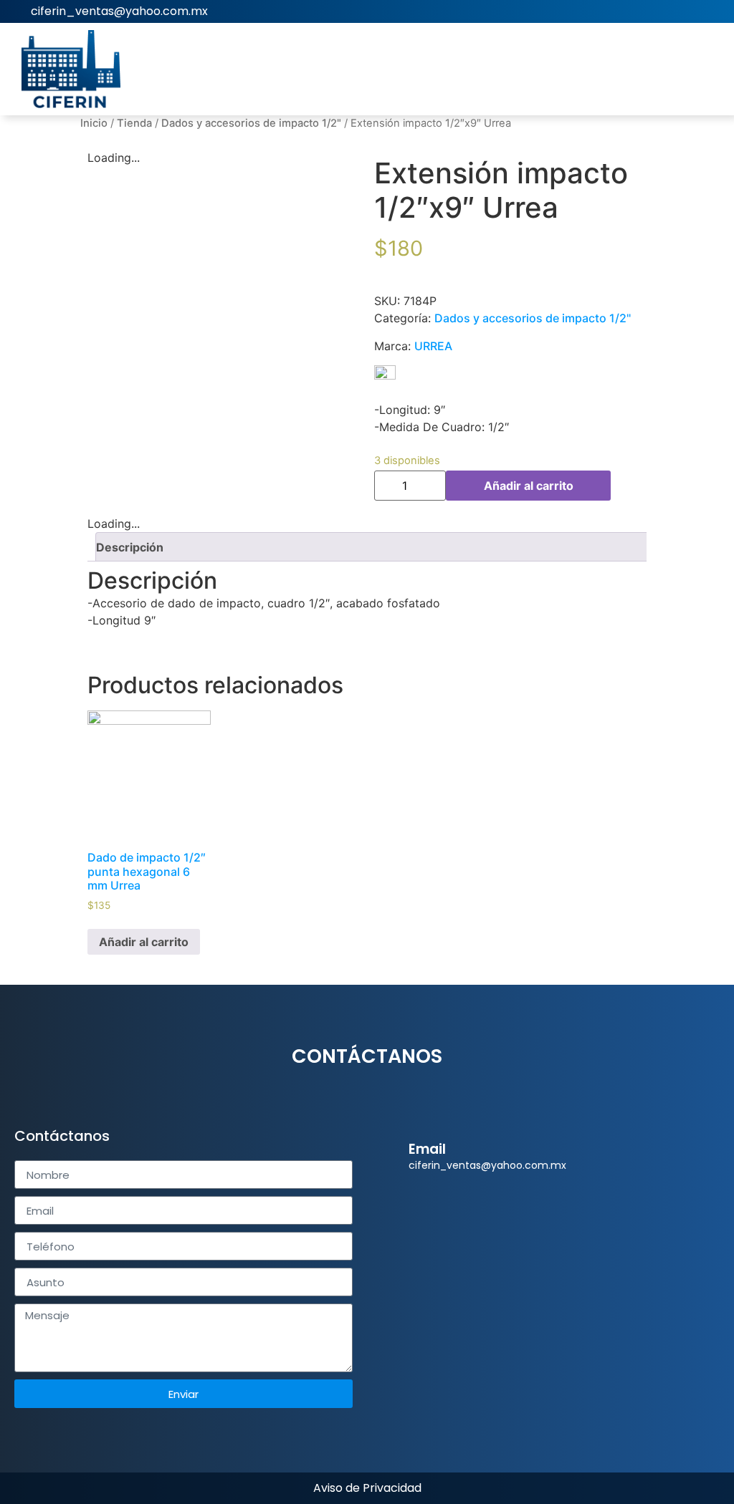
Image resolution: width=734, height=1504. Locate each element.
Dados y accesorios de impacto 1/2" (251, 123)
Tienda (134, 123)
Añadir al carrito (528, 485)
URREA (433, 346)
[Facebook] (713, 11)
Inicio (94, 123)
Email (427, 1149)
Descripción (129, 547)
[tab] (372, 546)
